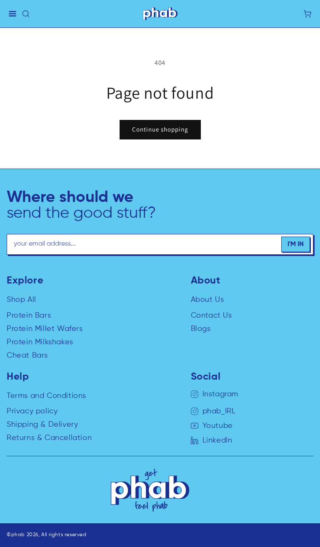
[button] (12, 14)
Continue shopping (160, 129)
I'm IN (296, 244)
